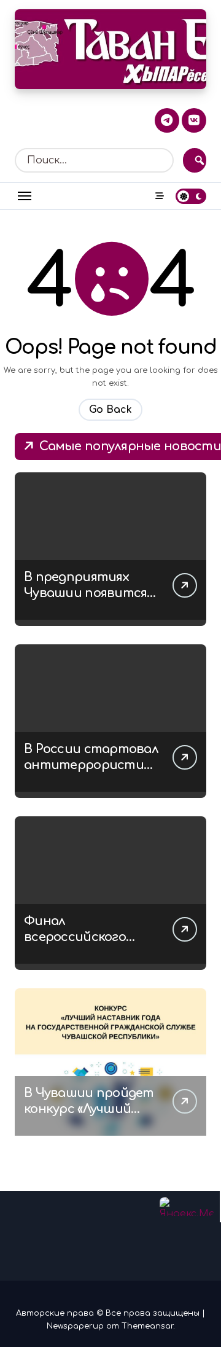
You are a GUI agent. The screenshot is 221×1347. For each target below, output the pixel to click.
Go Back (110, 409)
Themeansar (147, 1326)
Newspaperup (75, 1326)
